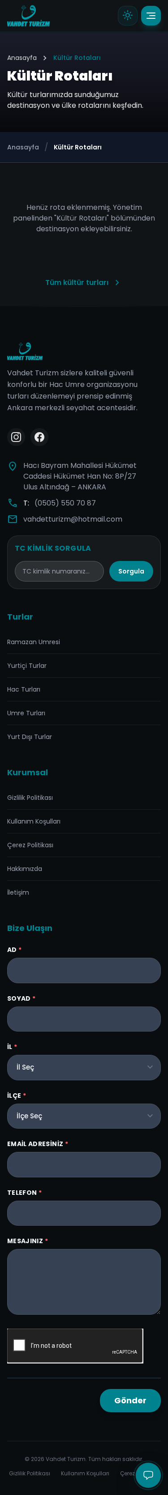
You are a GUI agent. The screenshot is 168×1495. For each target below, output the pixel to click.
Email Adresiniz (37, 1143)
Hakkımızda (24, 868)
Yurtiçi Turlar (27, 665)
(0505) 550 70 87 (65, 503)
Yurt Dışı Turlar (29, 736)
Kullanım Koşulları (33, 821)
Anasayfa (22, 57)
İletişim (18, 892)
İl (12, 1046)
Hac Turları (23, 689)
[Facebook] (39, 437)
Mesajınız (27, 1240)
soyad (21, 998)
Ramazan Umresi (33, 641)
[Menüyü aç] (151, 15)
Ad (14, 949)
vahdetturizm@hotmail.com (72, 519)
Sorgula (131, 571)
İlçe (16, 1095)
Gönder (130, 1400)
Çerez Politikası (30, 845)
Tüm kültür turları (84, 282)
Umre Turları (26, 713)
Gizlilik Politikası (30, 797)
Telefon (24, 1192)
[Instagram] (16, 437)
